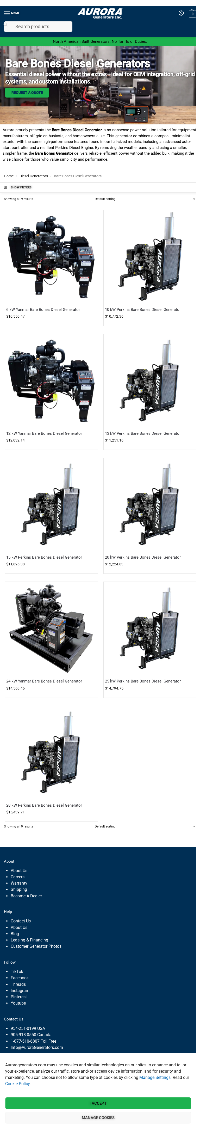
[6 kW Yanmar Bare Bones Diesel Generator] (51, 257)
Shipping (19, 889)
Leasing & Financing (29, 940)
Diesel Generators (34, 176)
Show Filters (21, 187)
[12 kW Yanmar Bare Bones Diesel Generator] (51, 380)
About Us (19, 870)
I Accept (98, 1103)
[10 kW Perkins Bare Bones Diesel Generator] (150, 257)
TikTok (17, 971)
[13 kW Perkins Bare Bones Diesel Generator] (150, 380)
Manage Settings (155, 1077)
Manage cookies (98, 1117)
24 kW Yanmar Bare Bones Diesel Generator (44, 681)
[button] (192, 13)
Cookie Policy (17, 1083)
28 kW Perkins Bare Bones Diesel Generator (44, 805)
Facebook (20, 977)
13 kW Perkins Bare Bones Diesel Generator (143, 433)
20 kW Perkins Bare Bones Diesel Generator (143, 557)
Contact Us (21, 920)
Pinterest (19, 996)
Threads (18, 984)
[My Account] (181, 13)
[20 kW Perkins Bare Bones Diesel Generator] (150, 504)
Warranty (19, 883)
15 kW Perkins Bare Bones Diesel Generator (44, 557)
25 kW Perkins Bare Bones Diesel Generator (143, 681)
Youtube (18, 1003)
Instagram (20, 990)
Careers (17, 876)
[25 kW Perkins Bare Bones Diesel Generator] (150, 628)
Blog (15, 933)
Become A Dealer (26, 895)
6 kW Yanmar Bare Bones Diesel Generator (43, 309)
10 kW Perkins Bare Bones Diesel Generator (143, 309)
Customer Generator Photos (36, 946)
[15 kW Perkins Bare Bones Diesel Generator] (51, 504)
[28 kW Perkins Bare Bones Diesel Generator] (51, 752)
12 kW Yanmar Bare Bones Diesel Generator (44, 433)
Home (9, 176)
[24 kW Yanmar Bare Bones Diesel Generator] (51, 628)
